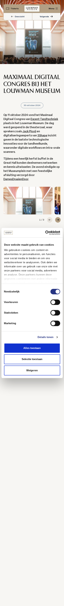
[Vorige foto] (49, 220)
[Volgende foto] (58, 220)
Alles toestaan (31, 348)
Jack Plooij (29, 131)
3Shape (42, 135)
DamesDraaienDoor (15, 179)
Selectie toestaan (32, 359)
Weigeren (32, 370)
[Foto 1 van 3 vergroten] (28, 200)
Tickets (15, 8)
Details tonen (45, 337)
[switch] (55, 302)
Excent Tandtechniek (44, 119)
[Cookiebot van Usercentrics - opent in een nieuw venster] (45, 232)
